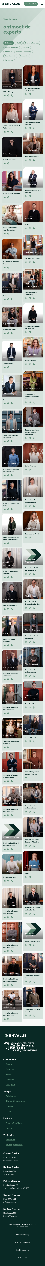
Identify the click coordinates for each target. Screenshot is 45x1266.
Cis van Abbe (30, 184)
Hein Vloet (8, 358)
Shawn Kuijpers (10, 871)
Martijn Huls (8, 667)
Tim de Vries (30, 902)
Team (8, 1074)
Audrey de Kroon (10, 120)
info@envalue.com (10, 1160)
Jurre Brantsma (10, 497)
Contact (10, 1064)
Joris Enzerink (31, 424)
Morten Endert (9, 769)
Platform (26, 47)
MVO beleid (22, 1258)
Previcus (8, 52)
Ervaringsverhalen (14, 1144)
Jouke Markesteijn (11, 464)
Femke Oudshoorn (33, 252)
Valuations (9, 60)
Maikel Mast (30, 596)
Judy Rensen (30, 460)
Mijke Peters (8, 735)
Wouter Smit (30, 970)
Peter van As (30, 766)
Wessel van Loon (10, 973)
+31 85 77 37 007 (10, 1157)
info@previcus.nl (10, 1202)
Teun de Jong (9, 905)
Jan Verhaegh (9, 394)
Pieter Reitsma (9, 803)
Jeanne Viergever (32, 388)
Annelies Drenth (10, 86)
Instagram (10, 1084)
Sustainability (10, 56)
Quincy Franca (31, 800)
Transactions (24, 56)
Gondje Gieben (31, 320)
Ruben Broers (31, 834)
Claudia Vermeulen (11, 222)
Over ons (10, 1069)
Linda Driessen (31, 528)
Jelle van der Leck (11, 429)
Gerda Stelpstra (32, 286)
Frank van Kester (10, 290)
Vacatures (10, 1139)
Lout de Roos (9, 565)
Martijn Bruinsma (32, 630)
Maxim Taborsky (10, 701)
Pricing (9, 1128)
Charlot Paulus (31, 150)
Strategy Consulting (23, 52)
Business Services (32, 43)
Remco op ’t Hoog (11, 837)
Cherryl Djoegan (10, 188)
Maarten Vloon (9, 599)
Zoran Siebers (31, 1004)
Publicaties (11, 1096)
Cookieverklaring (22, 1250)
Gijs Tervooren (9, 324)
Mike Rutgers (31, 732)
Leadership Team (11, 47)
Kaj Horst (29, 494)
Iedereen (8, 43)
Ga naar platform (30, 4)
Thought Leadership (15, 1101)
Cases (9, 1111)
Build (19, 43)
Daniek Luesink (10, 256)
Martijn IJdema (31, 664)
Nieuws (9, 1106)
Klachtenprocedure (22, 1242)
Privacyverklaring (22, 1235)
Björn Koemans (10, 154)
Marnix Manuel (9, 633)
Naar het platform (14, 1123)
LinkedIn (10, 1079)
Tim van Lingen (10, 939)
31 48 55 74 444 (9, 1199)
